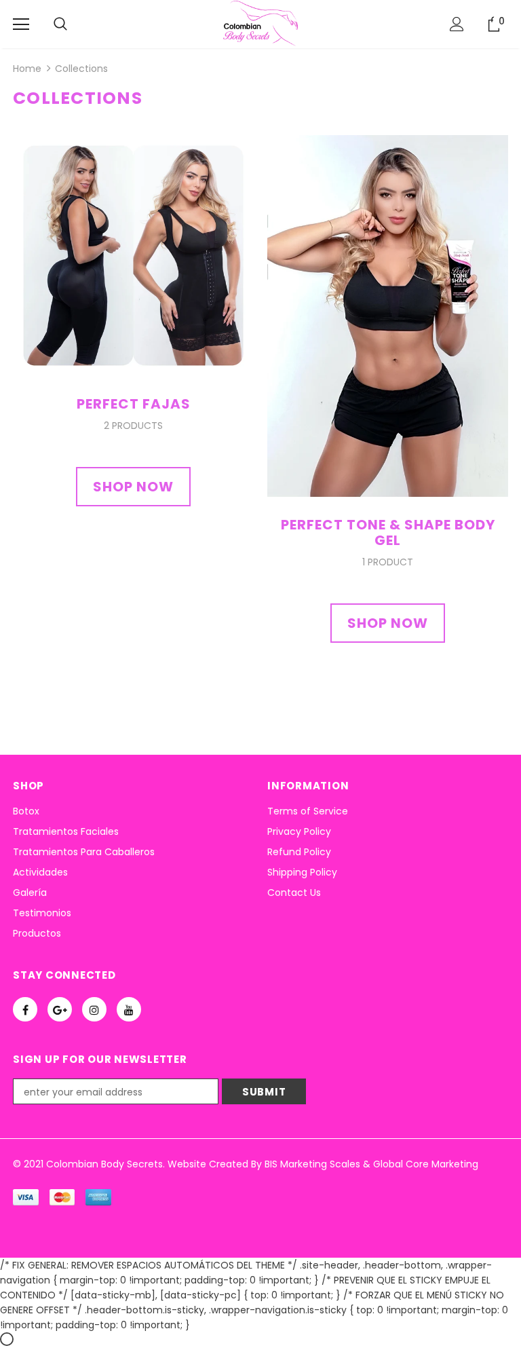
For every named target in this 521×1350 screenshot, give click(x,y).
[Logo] (260, 23)
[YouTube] (129, 1009)
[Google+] (59, 1009)
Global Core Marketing (425, 1164)
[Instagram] (94, 1009)
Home (27, 68)
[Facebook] (25, 1009)
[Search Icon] (60, 24)
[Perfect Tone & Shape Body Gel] (387, 315)
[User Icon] (457, 24)
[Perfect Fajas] (133, 255)
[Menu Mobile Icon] (21, 24)
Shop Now (133, 486)
